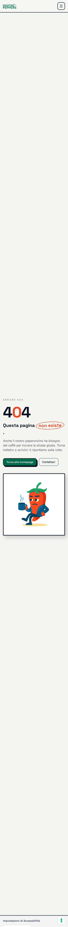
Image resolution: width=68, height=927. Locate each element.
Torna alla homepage (19, 462)
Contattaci (48, 461)
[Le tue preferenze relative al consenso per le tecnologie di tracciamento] (61, 920)
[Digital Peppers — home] (9, 6)
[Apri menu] (61, 6)
